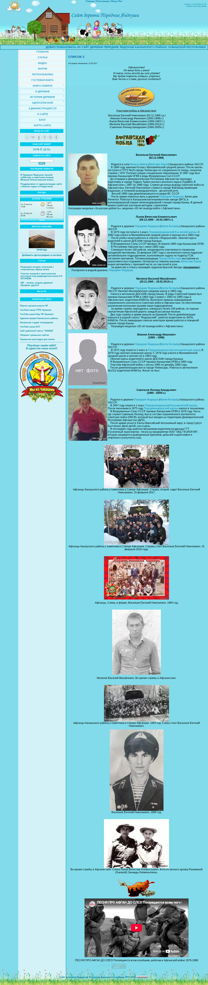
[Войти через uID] (27, 137)
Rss (120, 1)
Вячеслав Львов (191, 261)
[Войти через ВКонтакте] (33, 137)
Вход (114, 1)
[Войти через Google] (50, 137)
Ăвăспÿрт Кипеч (158, 164)
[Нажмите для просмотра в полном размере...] (136, 487)
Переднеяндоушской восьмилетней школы (171, 405)
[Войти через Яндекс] (44, 137)
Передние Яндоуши (172, 196)
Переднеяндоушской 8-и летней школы (172, 232)
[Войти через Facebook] (38, 137)
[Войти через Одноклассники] (56, 137)
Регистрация (102, 1)
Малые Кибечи (139, 164)
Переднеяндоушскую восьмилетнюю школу (174, 350)
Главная (90, 1)
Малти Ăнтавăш (170, 226)
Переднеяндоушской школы (161, 408)
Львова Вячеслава (170, 258)
